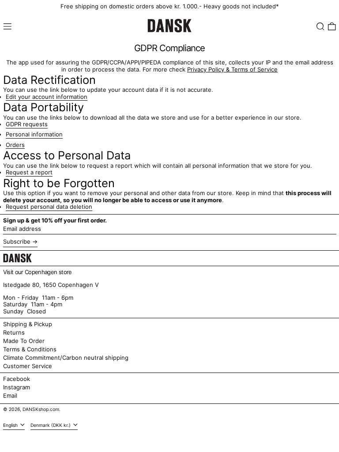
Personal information (34, 134)
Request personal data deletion (49, 206)
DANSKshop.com (41, 409)
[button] (320, 26)
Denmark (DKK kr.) (51, 425)
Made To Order (24, 340)
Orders (15, 145)
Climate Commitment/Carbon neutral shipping (65, 357)
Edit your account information (46, 97)
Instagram (16, 387)
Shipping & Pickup (27, 324)
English (11, 425)
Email (10, 395)
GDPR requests (27, 124)
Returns (14, 332)
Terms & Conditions (29, 349)
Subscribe (16, 241)
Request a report (29, 172)
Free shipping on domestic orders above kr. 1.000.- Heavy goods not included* (169, 6)
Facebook (16, 379)
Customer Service (27, 365)
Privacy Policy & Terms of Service (232, 69)
